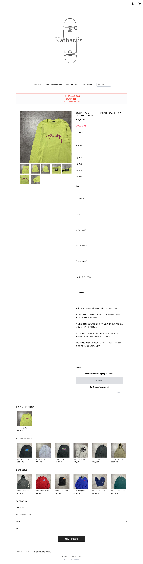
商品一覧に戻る (71, 539)
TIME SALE (20, 508)
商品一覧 (37, 85)
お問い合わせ (87, 85)
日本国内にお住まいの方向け (99, 387)
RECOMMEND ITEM (23, 515)
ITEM (18, 528)
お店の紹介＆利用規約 (54, 85)
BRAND (18, 521)
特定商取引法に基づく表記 (42, 552)
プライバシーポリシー (24, 552)
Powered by (69, 560)
